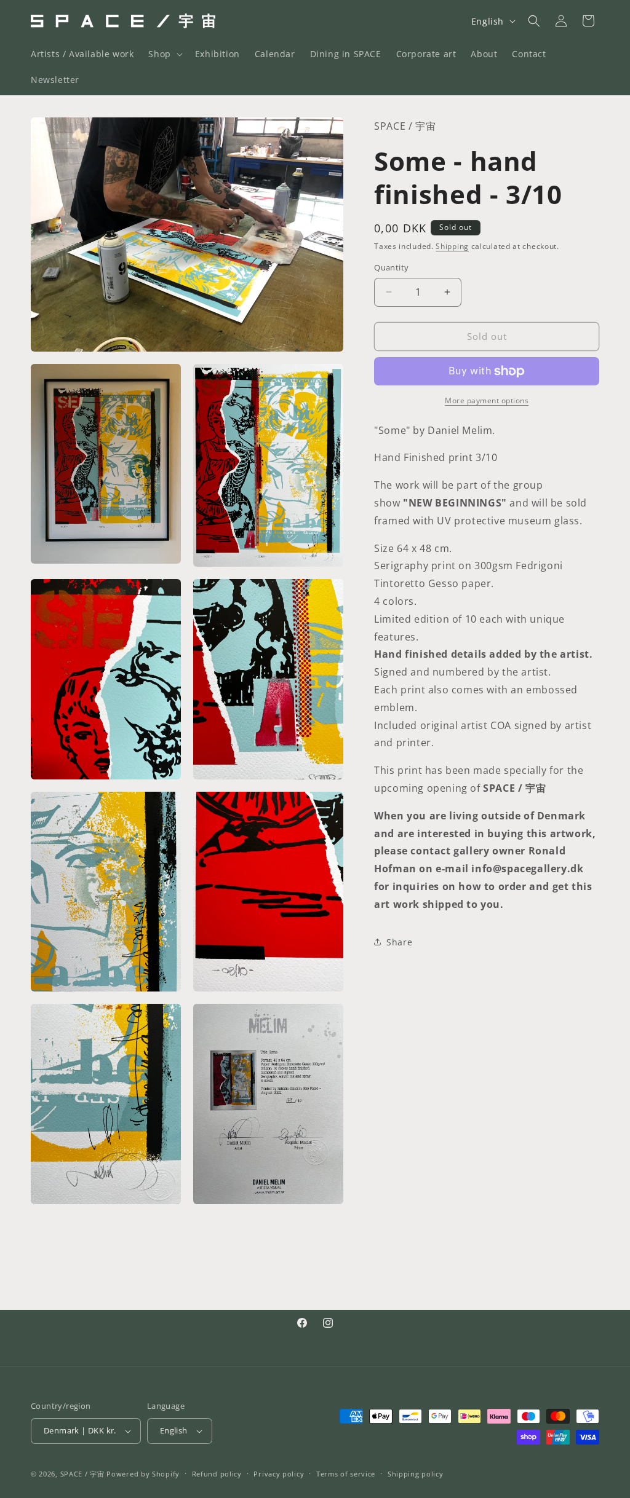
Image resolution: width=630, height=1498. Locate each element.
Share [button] (399, 942)
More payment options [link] (486, 400)
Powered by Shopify (143, 1473)
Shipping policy (416, 1473)
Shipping (452, 246)
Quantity (391, 267)
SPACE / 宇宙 (82, 1473)
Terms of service (345, 1473)
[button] (164, 54)
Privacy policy (278, 1473)
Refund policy (217, 1473)
